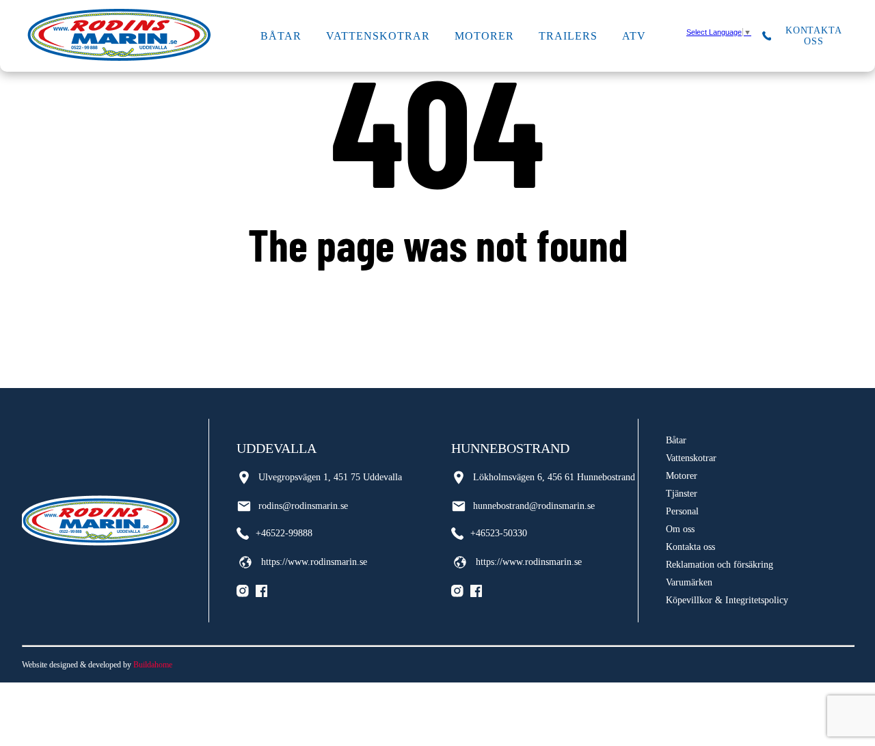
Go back (438, 298)
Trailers (568, 36)
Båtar (280, 36)
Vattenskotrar (377, 36)
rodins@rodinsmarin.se (303, 506)
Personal (682, 511)
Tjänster (681, 493)
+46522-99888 (284, 533)
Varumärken (689, 582)
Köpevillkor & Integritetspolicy (727, 600)
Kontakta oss (690, 547)
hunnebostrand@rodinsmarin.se (534, 506)
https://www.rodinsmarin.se (314, 562)
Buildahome (152, 664)
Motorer (484, 36)
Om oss (680, 529)
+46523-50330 (498, 533)
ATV (634, 36)
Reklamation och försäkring (719, 565)
